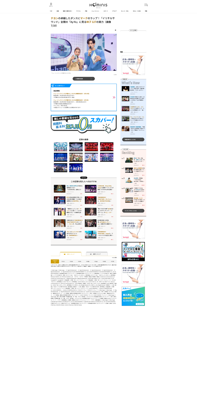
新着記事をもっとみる (130, 139)
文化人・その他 (137, 11)
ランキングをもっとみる (131, 211)
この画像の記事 (79, 78)
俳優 (58, 11)
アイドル (78, 11)
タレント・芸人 (125, 11)
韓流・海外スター (67, 11)
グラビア (114, 11)
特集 (146, 11)
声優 (86, 11)
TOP (51, 11)
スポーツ (106, 11)
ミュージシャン (95, 11)
